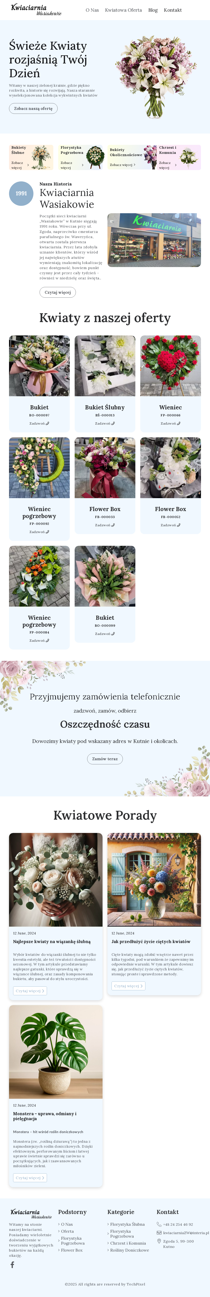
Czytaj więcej (58, 292)
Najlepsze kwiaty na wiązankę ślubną (52, 941)
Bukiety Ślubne (18, 150)
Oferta (67, 1231)
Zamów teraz (105, 758)
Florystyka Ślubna (127, 1224)
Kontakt (173, 10)
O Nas (92, 10)
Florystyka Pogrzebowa (72, 150)
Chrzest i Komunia (167, 150)
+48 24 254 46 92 (178, 1224)
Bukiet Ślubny (105, 407)
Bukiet (39, 407)
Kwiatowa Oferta (123, 10)
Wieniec (170, 407)
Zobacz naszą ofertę (33, 108)
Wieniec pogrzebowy (39, 512)
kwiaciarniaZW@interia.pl (182, 1232)
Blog (153, 10)
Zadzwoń (38, 423)
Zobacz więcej (17, 165)
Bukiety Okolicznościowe (126, 152)
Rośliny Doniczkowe (129, 1250)
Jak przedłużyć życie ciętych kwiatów (151, 941)
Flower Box (105, 509)
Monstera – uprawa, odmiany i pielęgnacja (44, 1116)
